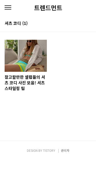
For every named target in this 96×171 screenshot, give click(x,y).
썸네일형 (81, 24)
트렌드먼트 (48, 8)
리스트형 (88, 24)
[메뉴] (8, 8)
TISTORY (49, 150)
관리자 (65, 150)
